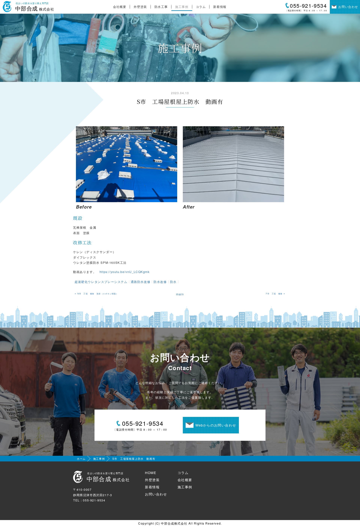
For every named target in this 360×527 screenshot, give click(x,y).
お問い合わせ (156, 493)
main (180, 294)
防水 (173, 282)
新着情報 (219, 7)
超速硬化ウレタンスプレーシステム (101, 282)
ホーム (81, 458)
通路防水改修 (141, 282)
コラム (201, 7)
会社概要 (119, 7)
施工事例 (181, 7)
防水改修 (160, 282)
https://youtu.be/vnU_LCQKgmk (125, 272)
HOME (150, 472)
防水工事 (161, 7)
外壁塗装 (140, 7)
